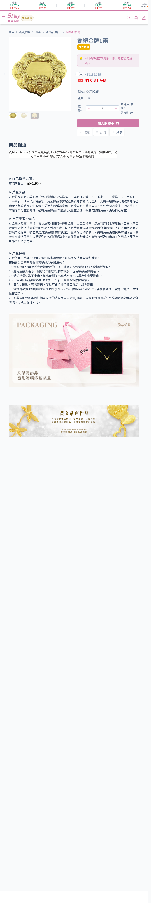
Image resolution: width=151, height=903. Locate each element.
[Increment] (116, 108)
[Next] (77, 74)
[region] (40, 74)
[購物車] (136, 17)
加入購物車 (106, 123)
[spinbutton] (103, 108)
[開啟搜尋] (128, 17)
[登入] (144, 17)
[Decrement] (88, 108)
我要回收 (27, 17)
